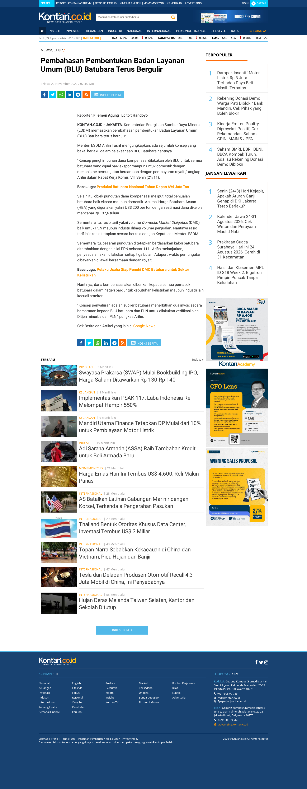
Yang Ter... (78, 702)
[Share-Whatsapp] (61, 94)
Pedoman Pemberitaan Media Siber (99, 739)
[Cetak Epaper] (230, 21)
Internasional (159, 31)
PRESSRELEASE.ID (105, 3)
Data (235, 31)
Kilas (175, 688)
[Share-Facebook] (44, 94)
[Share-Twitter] (52, 94)
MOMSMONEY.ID (153, 3)
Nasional (134, 31)
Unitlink (143, 693)
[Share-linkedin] (69, 94)
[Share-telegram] (77, 94)
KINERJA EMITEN (130, 3)
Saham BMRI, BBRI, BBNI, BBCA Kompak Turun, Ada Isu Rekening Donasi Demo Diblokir (240, 157)
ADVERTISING (193, 3)
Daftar (261, 3)
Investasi (73, 31)
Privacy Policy (130, 739)
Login (245, 3)
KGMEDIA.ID (174, 3)
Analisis (110, 683)
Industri (115, 31)
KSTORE (61, 3)
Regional (77, 697)
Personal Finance (191, 31)
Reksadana (145, 688)
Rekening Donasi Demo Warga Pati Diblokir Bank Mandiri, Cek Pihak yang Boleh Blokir (240, 106)
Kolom (109, 693)
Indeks (198, 359)
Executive (111, 688)
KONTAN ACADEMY (79, 3)
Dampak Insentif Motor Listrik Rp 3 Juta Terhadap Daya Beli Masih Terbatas (238, 80)
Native (176, 693)
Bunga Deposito (149, 697)
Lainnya (259, 31)
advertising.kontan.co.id (232, 724)
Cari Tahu (77, 712)
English (76, 683)
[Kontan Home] (42, 31)
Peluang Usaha (48, 707)
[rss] (86, 94)
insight (55, 31)
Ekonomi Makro (149, 702)
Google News (144, 326)
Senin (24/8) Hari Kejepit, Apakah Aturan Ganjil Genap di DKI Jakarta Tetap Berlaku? (240, 198)
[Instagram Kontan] (266, 662)
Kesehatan (78, 707)
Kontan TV (111, 702)
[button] (173, 17)
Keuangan (94, 31)
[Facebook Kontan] (256, 662)
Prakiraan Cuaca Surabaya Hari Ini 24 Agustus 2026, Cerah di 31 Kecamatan (238, 249)
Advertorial (179, 697)
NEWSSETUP (52, 50)
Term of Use (68, 739)
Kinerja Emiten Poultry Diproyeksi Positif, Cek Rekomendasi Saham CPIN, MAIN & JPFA (238, 131)
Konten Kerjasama (183, 683)
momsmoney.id (91, 468)
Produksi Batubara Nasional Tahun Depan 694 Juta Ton (143, 187)
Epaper (45, 3)
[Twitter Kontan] (261, 662)
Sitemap (43, 739)
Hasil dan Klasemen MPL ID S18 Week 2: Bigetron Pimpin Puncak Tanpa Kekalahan (240, 275)
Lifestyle (218, 31)
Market (143, 683)
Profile (54, 739)
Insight (109, 697)
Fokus (76, 693)
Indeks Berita (122, 630)
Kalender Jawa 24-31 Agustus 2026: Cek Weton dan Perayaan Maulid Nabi (236, 224)
